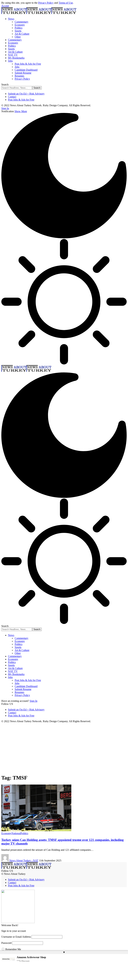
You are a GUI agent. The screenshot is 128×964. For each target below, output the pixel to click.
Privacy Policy (46, 2)
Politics (24, 833)
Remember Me (13, 949)
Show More (20, 111)
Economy (6, 833)
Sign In (33, 700)
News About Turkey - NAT (23, 860)
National (16, 833)
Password (6, 942)
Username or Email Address (16, 936)
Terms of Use (66, 2)
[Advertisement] (64, 748)
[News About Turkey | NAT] (38, 13)
